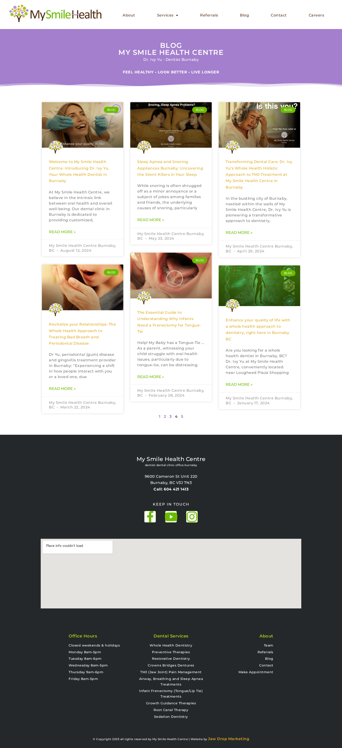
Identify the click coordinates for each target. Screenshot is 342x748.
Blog (244, 15)
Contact (279, 15)
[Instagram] (192, 517)
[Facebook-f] (150, 517)
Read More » (62, 232)
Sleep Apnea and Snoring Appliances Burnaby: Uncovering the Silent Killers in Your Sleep (170, 168)
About (129, 15)
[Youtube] (171, 517)
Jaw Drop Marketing (228, 739)
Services (165, 15)
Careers (316, 15)
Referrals (209, 15)
